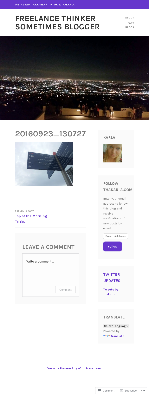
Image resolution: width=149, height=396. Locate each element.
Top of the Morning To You (31, 217)
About (129, 17)
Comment (65, 289)
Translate (117, 336)
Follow (112, 246)
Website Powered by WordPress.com (74, 368)
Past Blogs (129, 25)
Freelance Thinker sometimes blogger (57, 22)
